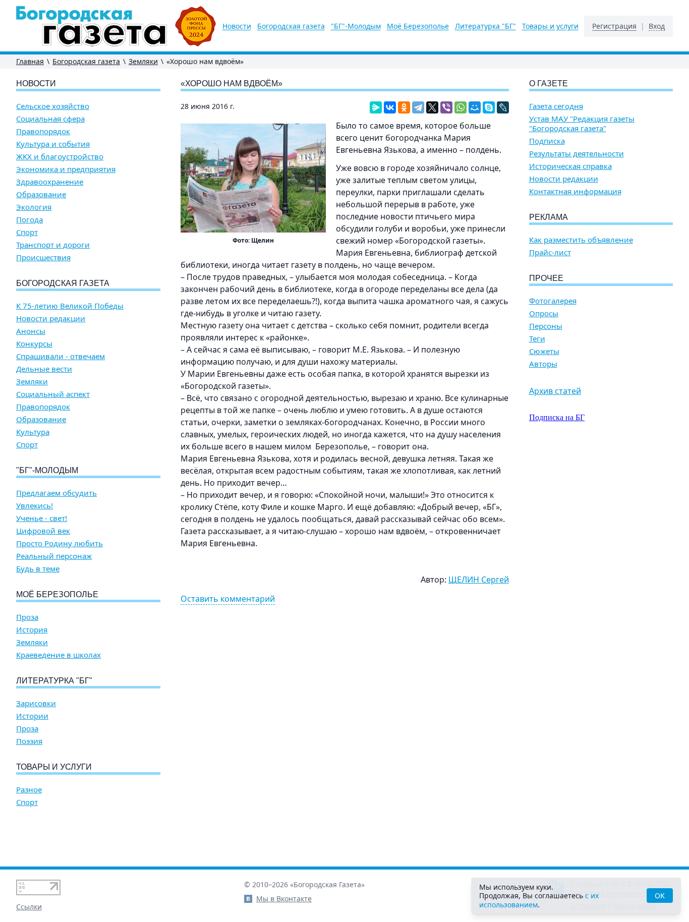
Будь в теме (38, 568)
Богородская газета (291, 26)
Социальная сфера (50, 119)
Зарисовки (36, 703)
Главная (30, 61)
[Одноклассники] (404, 107)
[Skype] (489, 107)
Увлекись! (34, 505)
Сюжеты (544, 351)
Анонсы (30, 331)
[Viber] (446, 107)
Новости (236, 26)
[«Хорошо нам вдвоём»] (253, 178)
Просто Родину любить (59, 543)
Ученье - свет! (41, 518)
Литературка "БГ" (485, 26)
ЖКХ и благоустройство (59, 156)
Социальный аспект (53, 394)
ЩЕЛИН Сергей (478, 579)
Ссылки (29, 906)
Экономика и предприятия (66, 169)
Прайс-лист (550, 252)
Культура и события (53, 144)
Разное (29, 789)
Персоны (545, 326)
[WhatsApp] (460, 107)
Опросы (543, 313)
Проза (27, 617)
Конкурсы (34, 344)
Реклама (548, 217)
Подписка (547, 141)
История (31, 630)
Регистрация (614, 26)
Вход (657, 26)
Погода (29, 219)
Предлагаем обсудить (56, 493)
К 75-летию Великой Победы (70, 306)
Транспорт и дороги (53, 245)
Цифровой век (43, 531)
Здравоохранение (49, 182)
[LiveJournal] (503, 107)
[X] (432, 107)
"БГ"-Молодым (356, 26)
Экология (33, 207)
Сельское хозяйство (52, 106)
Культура (32, 432)
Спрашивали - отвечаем (60, 356)
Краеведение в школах (58, 655)
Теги (537, 338)
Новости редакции (50, 318)
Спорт (27, 232)
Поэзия (29, 741)
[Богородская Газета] (116, 26)
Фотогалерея (553, 301)
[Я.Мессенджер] (376, 107)
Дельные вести (44, 369)
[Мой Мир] (475, 107)
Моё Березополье (418, 26)
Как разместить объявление (581, 240)
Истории (32, 716)
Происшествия (43, 257)
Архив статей (555, 390)
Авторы (543, 364)
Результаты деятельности (576, 153)
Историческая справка (570, 166)
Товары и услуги (550, 26)
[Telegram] (418, 107)
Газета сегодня (556, 106)
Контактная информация (575, 191)
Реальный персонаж (54, 556)
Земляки (143, 61)
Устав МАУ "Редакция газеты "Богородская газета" (582, 123)
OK (660, 895)
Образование (41, 194)
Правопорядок (43, 131)
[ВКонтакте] (390, 107)
